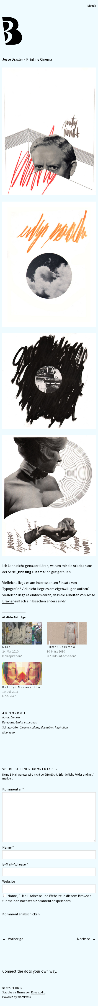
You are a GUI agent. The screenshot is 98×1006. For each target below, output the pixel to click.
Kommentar (13, 789)
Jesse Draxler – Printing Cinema (27, 59)
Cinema (24, 727)
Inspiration (30, 722)
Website (8, 881)
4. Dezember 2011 (13, 713)
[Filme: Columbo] (67, 633)
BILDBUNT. (18, 988)
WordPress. (24, 997)
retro (12, 732)
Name (8, 847)
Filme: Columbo (61, 647)
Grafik (19, 722)
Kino (5, 732)
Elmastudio (38, 992)
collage (34, 727)
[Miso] (22, 633)
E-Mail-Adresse (15, 864)
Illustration (47, 727)
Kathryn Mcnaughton (21, 687)
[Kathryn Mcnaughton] (22, 673)
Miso (6, 647)
